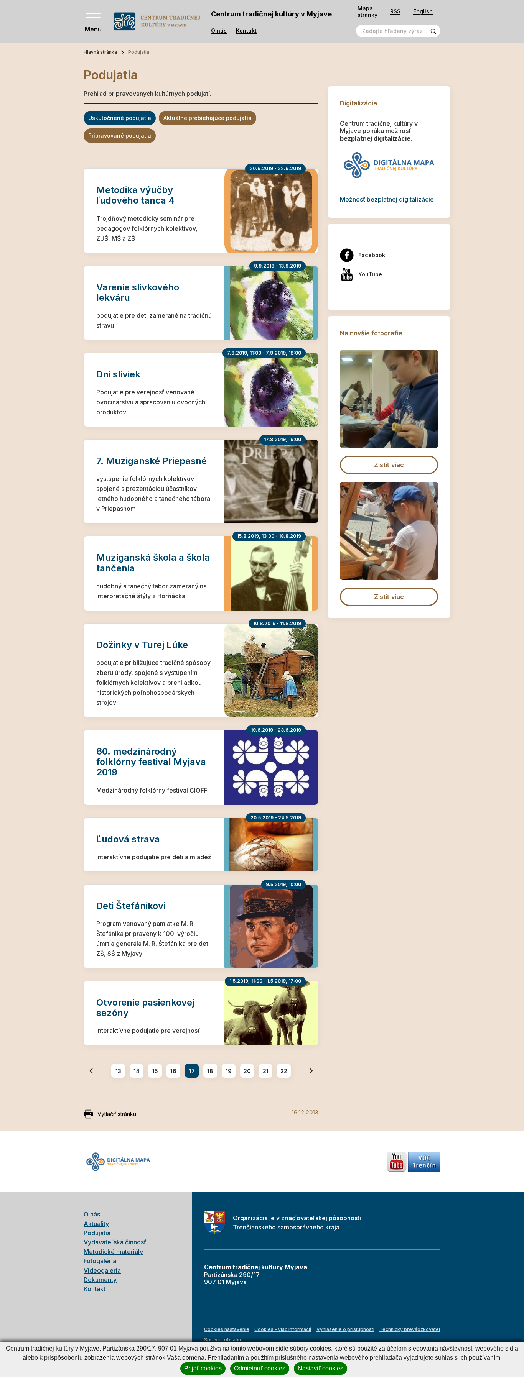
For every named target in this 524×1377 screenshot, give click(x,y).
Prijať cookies (203, 1368)
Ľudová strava (128, 839)
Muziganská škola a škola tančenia (153, 562)
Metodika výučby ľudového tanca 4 (135, 195)
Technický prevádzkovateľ (409, 1329)
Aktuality (96, 1224)
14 (136, 1071)
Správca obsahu (222, 1340)
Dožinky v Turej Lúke (142, 644)
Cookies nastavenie (226, 1329)
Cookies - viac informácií (282, 1329)
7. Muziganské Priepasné (151, 460)
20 (247, 1071)
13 (118, 1071)
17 (192, 1071)
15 (155, 1071)
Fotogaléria (100, 1261)
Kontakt (246, 31)
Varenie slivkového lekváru (137, 292)
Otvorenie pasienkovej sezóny (145, 1007)
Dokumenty (100, 1279)
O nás (219, 31)
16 (173, 1071)
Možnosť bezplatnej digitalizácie (387, 199)
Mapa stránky (367, 11)
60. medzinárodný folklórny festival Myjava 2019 (151, 762)
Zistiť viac (389, 465)
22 (283, 1071)
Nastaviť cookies (320, 1368)
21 (266, 1071)
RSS (395, 11)
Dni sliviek (118, 374)
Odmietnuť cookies (259, 1368)
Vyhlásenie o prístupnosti (345, 1329)
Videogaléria (102, 1270)
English (423, 11)
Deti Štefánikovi (130, 905)
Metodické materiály (113, 1252)
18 (210, 1071)
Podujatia (97, 1233)
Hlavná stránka (100, 52)
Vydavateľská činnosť (115, 1242)
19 (229, 1071)
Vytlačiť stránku (116, 1114)
